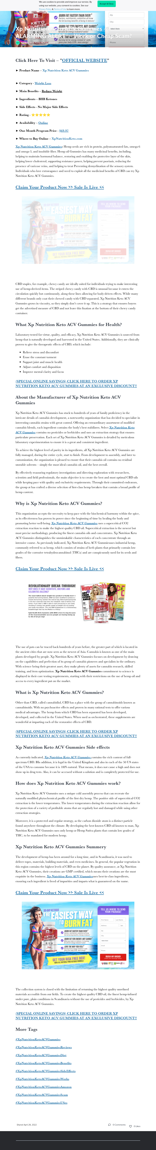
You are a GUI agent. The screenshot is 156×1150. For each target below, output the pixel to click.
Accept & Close (107, 4)
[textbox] (78, 580)
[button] (109, 1125)
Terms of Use (60, 9)
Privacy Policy (45, 9)
